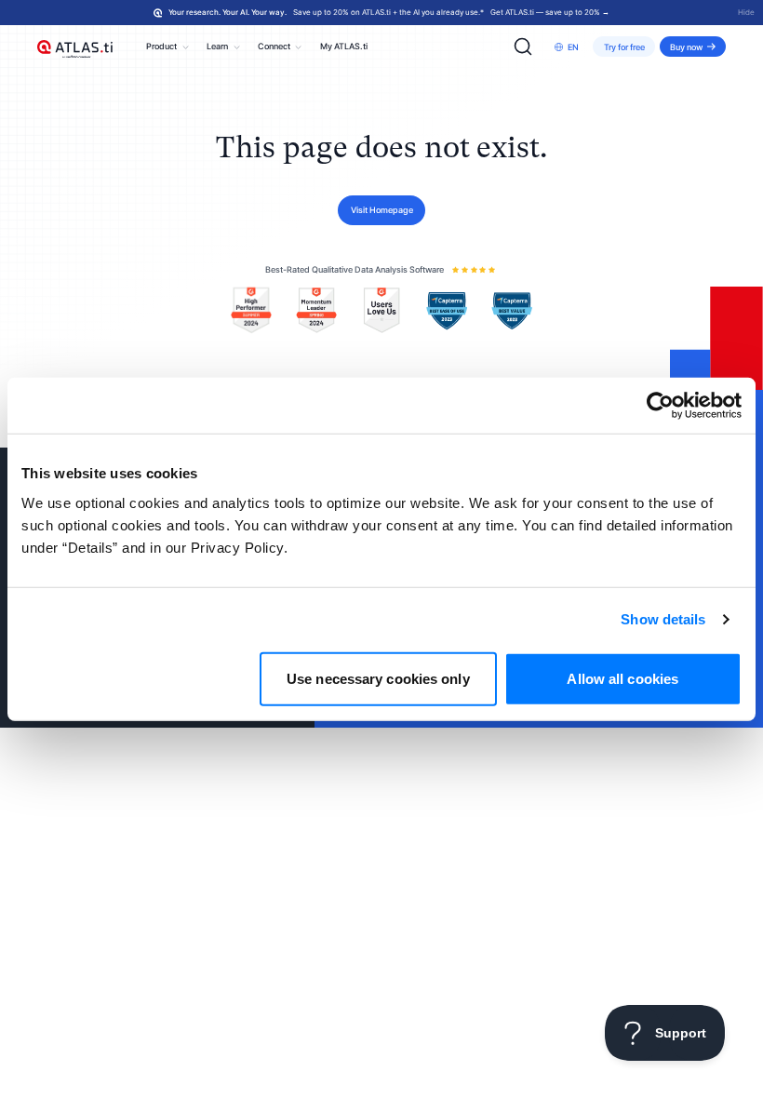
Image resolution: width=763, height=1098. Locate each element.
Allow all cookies (622, 678)
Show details (663, 619)
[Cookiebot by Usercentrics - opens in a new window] (660, 406)
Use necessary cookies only (378, 678)
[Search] (523, 46)
